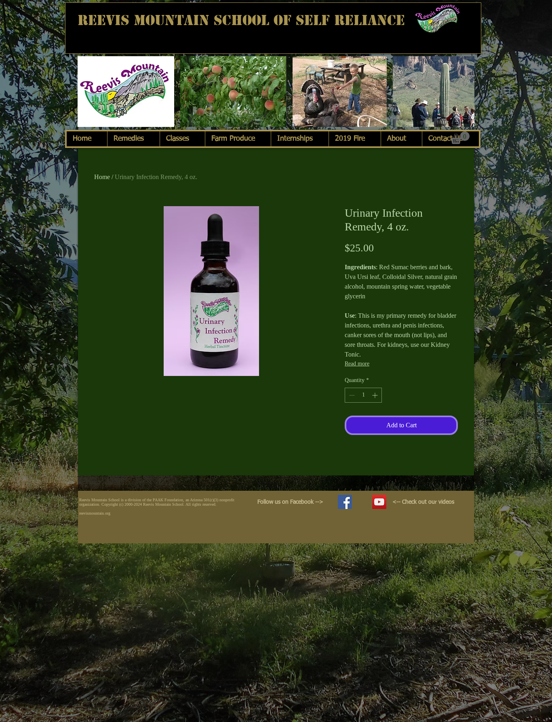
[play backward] (88, 91)
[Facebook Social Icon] (345, 502)
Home (102, 176)
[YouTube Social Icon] (379, 502)
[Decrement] (351, 395)
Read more (357, 364)
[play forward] (464, 91)
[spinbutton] (363, 395)
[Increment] (376, 395)
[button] (126, 91)
